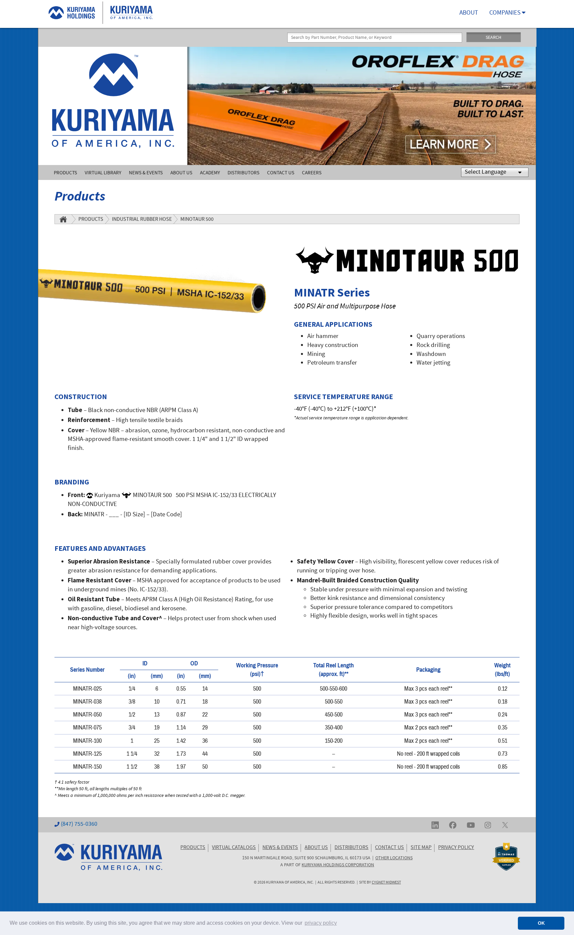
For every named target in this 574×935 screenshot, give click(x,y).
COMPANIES (505, 13)
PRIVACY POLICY (456, 848)
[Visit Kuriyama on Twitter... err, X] (505, 824)
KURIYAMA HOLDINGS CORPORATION (338, 865)
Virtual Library (103, 173)
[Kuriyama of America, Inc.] (112, 106)
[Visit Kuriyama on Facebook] (452, 824)
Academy (210, 173)
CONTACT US (389, 848)
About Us (181, 173)
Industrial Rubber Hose (142, 220)
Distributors (243, 173)
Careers (312, 173)
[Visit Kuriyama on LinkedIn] (435, 824)
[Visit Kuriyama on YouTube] (471, 824)
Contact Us (280, 173)
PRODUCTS (192, 848)
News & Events (146, 173)
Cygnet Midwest (386, 883)
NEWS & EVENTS (280, 848)
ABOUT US (316, 848)
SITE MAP (421, 848)
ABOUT (468, 13)
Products (65, 173)
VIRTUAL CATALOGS (234, 848)
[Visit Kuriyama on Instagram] (488, 824)
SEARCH (493, 38)
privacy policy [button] (321, 923)
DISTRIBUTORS (351, 848)
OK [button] (541, 923)
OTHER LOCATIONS (394, 858)
